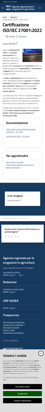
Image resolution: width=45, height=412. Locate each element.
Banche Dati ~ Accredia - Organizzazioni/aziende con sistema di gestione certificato (20, 165)
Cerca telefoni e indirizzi (11, 272)
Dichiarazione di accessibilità (13, 332)
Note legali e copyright (11, 327)
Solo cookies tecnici (22, 386)
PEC (20, 275)
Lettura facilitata (9, 43)
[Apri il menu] (3, 8)
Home (5, 17)
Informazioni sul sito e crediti (13, 289)
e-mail (11, 275)
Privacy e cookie (9, 330)
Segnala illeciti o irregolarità (13, 325)
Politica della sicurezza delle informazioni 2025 (20, 130)
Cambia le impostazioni (22, 400)
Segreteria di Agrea (13, 200)
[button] (40, 8)
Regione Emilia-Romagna (10, 2)
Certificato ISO (17, 136)
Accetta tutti (22, 393)
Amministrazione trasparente (13, 322)
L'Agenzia (13, 17)
